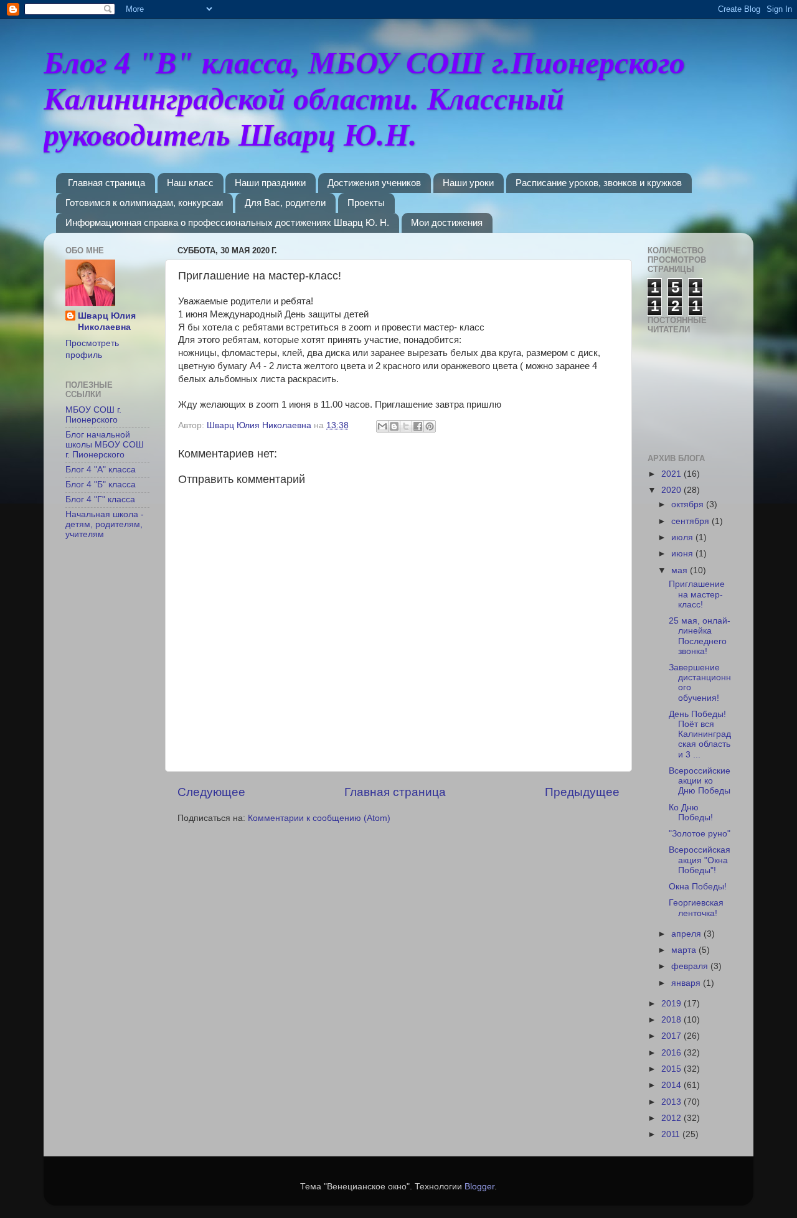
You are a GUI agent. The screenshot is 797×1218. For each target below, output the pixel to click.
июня (683, 553)
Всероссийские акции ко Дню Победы (699, 780)
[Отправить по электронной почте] (382, 426)
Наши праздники (270, 182)
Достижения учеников (374, 182)
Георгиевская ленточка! (696, 907)
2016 (672, 1052)
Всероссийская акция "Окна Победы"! (699, 859)
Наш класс (190, 182)
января (687, 983)
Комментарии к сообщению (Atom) (319, 818)
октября (688, 504)
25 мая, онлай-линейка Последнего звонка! (699, 636)
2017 (672, 1036)
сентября (691, 521)
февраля (690, 966)
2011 (671, 1134)
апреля (687, 934)
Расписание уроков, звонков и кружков (599, 182)
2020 (672, 490)
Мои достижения (447, 222)
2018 (672, 1019)
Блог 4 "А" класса (100, 469)
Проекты (366, 202)
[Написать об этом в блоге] (394, 426)
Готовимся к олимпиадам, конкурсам (144, 202)
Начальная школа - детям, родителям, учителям (104, 524)
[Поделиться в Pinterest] (429, 426)
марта (685, 950)
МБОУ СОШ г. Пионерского (93, 414)
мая (680, 570)
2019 (672, 1003)
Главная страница (106, 182)
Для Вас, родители (285, 202)
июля (683, 537)
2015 (672, 1069)
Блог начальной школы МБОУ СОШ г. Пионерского (104, 444)
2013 (672, 1102)
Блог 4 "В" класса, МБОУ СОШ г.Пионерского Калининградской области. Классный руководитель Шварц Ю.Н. (364, 98)
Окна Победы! (698, 886)
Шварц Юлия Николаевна (107, 321)
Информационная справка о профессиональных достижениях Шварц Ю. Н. (227, 222)
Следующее (211, 792)
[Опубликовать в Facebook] (418, 426)
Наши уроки (468, 182)
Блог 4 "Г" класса (100, 499)
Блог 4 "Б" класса (100, 484)
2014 (672, 1085)
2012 (672, 1118)
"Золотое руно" (699, 833)
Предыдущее (582, 792)
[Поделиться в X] (406, 426)
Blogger (479, 1186)
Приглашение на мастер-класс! (697, 594)
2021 (672, 474)
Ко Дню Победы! (691, 812)
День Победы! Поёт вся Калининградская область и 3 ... (700, 734)
